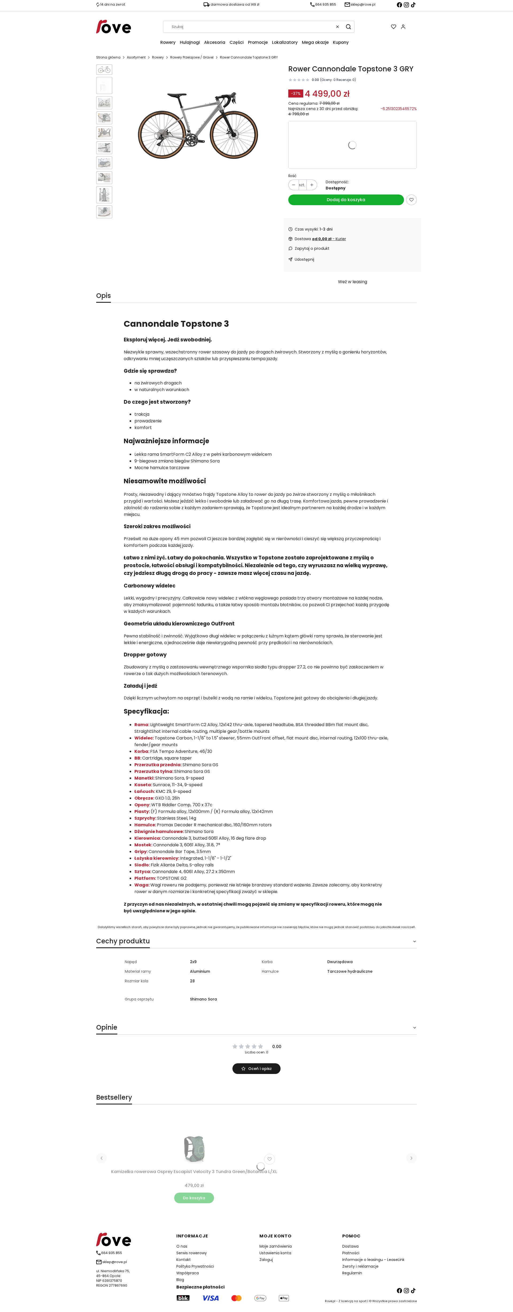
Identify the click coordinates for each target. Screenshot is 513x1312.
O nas (181, 1246)
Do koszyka (194, 1198)
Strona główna (108, 57)
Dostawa (350, 1246)
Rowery (158, 57)
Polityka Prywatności (195, 1266)
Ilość (292, 175)
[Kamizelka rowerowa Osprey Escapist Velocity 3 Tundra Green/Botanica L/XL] (194, 1140)
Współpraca (187, 1273)
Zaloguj (266, 1259)
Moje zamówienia (275, 1246)
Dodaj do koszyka (346, 200)
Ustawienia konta (275, 1253)
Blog (180, 1279)
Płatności (350, 1253)
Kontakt (183, 1259)
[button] (348, 26)
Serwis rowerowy (191, 1253)
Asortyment (136, 57)
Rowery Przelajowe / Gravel (191, 57)
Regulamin (352, 1273)
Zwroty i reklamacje (360, 1266)
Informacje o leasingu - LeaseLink (373, 1259)
